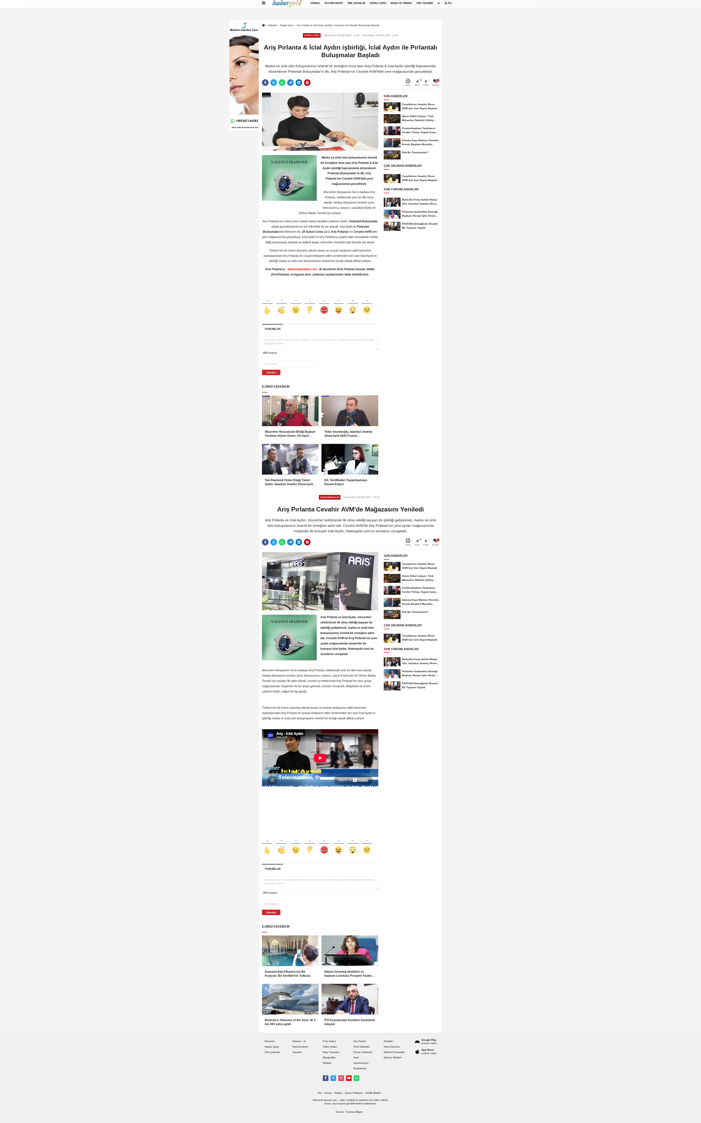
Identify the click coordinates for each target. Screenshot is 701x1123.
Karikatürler (360, 1068)
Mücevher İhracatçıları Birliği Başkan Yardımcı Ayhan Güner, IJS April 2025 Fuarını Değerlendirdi (290, 434)
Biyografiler (329, 1057)
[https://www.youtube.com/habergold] (349, 1078)
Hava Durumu (392, 1046)
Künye (328, 1093)
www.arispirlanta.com (302, 269)
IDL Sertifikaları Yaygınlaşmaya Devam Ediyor (345, 482)
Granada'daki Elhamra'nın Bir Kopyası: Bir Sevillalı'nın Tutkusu (288, 973)
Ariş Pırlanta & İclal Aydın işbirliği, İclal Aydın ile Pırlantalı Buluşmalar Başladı (338, 25)
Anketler (388, 1041)
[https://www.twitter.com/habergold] (333, 1078)
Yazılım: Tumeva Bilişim (349, 1112)
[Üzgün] (367, 304)
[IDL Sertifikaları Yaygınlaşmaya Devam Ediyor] (349, 459)
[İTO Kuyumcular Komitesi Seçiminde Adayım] (349, 999)
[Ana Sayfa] (263, 25)
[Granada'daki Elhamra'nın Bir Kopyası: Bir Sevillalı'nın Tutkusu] (290, 950)
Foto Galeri (329, 1041)
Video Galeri (330, 1046)
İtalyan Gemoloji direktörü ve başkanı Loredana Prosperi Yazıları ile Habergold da (348, 974)
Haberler (272, 25)
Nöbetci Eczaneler (394, 1052)
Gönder (271, 372)
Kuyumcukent (300, 1046)
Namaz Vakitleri (393, 1057)
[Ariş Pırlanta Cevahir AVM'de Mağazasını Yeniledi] (320, 581)
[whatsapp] (282, 82)
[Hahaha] (338, 304)
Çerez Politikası (354, 1093)
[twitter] (273, 82)
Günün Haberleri (362, 1052)
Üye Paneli (359, 1041)
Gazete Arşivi (360, 1063)
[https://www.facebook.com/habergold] (325, 1078)
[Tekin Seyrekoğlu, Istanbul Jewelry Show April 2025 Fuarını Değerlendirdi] (349, 410)
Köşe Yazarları (331, 1052)
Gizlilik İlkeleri (373, 1093)
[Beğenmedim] (310, 304)
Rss (320, 1093)
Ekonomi (270, 1041)
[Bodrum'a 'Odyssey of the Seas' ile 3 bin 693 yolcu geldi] (290, 999)
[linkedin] (299, 82)
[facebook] (265, 82)
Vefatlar (327, 1063)
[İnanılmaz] (352, 304)
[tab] (272, 329)
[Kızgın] (324, 304)
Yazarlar (297, 1052)
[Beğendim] (267, 304)
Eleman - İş (299, 1041)
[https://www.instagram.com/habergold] (341, 1078)
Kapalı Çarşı (286, 25)
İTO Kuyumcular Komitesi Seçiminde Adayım (349, 1022)
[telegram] (290, 82)
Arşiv (356, 1057)
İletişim (338, 1093)
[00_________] (356, 1078)
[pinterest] (307, 82)
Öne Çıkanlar (272, 1052)
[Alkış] (281, 304)
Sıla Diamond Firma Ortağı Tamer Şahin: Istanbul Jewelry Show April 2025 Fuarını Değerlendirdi (289, 482)
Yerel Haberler (361, 1046)
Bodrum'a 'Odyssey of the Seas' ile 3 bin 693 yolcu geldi (290, 1022)
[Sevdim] (295, 304)
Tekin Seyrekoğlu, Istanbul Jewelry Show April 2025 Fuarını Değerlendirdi (348, 434)
